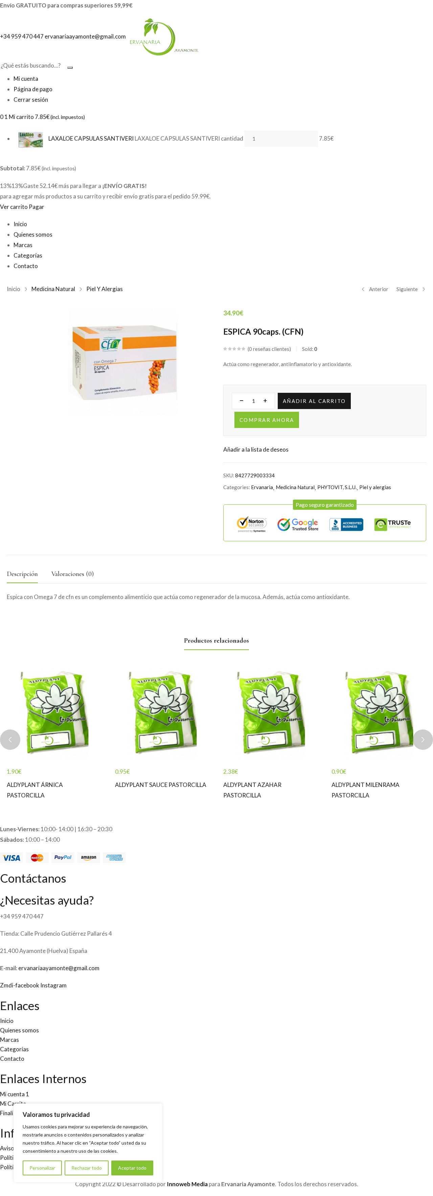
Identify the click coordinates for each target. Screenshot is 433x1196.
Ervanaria (262, 487)
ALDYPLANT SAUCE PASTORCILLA (160, 784)
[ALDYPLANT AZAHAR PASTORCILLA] (270, 713)
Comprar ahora (267, 420)
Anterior (378, 289)
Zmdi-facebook (20, 985)
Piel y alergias (104, 288)
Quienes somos (33, 234)
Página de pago (33, 89)
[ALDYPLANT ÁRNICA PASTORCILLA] (54, 713)
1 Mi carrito (44, 116)
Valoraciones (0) (72, 574)
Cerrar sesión (31, 99)
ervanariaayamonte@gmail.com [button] (86, 36)
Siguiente (407, 289)
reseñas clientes (269, 349)
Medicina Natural (53, 288)
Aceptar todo (132, 1168)
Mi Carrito (13, 1103)
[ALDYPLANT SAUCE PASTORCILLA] (162, 713)
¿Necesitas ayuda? (47, 900)
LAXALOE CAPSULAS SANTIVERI (91, 138)
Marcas (23, 244)
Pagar (36, 206)
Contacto (26, 265)
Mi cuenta (26, 78)
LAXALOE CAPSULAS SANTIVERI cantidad (189, 138)
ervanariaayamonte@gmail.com (58, 968)
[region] (88, 1142)
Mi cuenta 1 (14, 1094)
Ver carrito (14, 206)
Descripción (22, 574)
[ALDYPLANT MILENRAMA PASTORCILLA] (379, 713)
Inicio (20, 224)
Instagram (53, 985)
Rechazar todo (86, 1168)
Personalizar (42, 1168)
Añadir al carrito (314, 401)
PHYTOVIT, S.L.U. (337, 487)
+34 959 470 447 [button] (22, 36)
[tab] (29, 576)
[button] (325, 505)
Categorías (28, 255)
